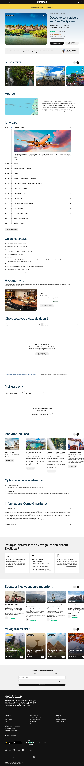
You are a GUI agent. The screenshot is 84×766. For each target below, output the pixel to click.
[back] (74, 62)
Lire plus (16, 159)
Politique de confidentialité (36, 680)
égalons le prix (9, 566)
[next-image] (44, 29)
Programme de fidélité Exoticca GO (12, 724)
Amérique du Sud (57, 13)
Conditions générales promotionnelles (12, 726)
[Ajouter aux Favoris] (44, 15)
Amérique (51, 13)
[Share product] (41, 15)
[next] (77, 62)
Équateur (63, 13)
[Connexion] (81, 2)
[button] (57, 43)
